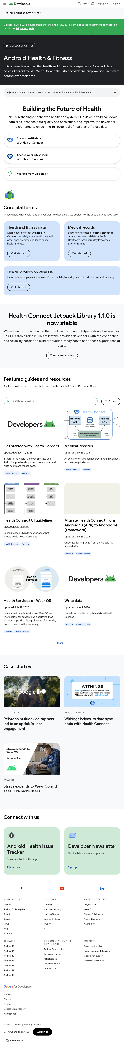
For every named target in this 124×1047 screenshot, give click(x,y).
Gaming (48, 904)
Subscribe (42, 1031)
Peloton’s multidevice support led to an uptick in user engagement (29, 724)
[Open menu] (5, 3)
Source (7, 919)
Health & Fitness (51, 914)
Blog (6, 928)
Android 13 (9, 965)
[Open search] (79, 3)
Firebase (8, 1004)
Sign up (72, 867)
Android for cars (92, 919)
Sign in (116, 3)
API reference (50, 958)
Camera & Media (52, 919)
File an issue (14, 867)
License (17, 1024)
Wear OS (88, 909)
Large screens (90, 904)
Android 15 (9, 955)
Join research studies (94, 960)
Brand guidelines (32, 1024)
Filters (111, 401)
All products (10, 1013)
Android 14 (9, 960)
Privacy (47, 923)
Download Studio (52, 963)
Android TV (89, 923)
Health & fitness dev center (22, 13)
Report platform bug (93, 946)
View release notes (62, 355)
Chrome (7, 999)
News (6, 923)
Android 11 (9, 975)
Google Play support (93, 955)
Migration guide (25, 28)
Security (7, 914)
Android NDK (50, 968)
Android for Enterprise (14, 909)
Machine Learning (52, 909)
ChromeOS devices (93, 914)
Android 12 (9, 970)
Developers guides (52, 954)
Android (7, 904)
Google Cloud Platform (15, 1009)
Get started (18, 253)
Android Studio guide (54, 949)
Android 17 (9, 946)
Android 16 (9, 951)
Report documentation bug (97, 951)
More (62, 643)
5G (45, 928)
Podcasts (8, 933)
